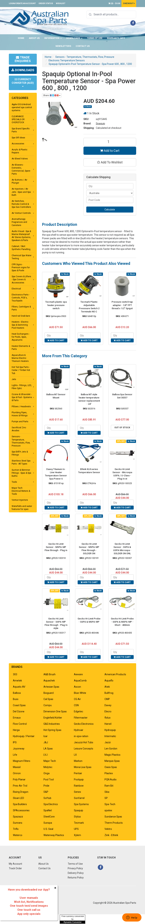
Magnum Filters (21, 761)
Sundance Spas (113, 816)
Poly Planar (19, 779)
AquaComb (80, 680)
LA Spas (48, 748)
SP (106, 798)
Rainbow (79, 785)
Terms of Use (94, 38)
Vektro (108, 829)
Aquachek (49, 680)
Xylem (77, 835)
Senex (77, 791)
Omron (17, 773)
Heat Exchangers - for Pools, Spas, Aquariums (21, 337)
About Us (34, 38)
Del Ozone (18, 711)
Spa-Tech (110, 804)
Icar (46, 736)
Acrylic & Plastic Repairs (19, 151)
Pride (46, 785)
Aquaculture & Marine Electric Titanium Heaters (20, 358)
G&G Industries (52, 723)
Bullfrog (109, 692)
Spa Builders (20, 804)
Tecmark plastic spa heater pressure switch (56, 305)
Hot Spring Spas (52, 730)
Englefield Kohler (53, 717)
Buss (15, 699)
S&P (46, 791)
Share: (46, 95)
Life (15, 754)
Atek (107, 686)
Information (52, 38)
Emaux (17, 717)
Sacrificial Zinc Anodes (19, 429)
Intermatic (110, 736)
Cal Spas (48, 699)
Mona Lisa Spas (82, 767)
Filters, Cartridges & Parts (21, 308)
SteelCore (49, 816)
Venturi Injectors (20, 500)
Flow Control (20, 723)
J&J (46, 742)
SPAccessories (21, 810)
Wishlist (60, 3)
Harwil (108, 723)
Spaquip (100, 123)
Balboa (17, 692)
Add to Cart (111, 150)
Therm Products (114, 822)
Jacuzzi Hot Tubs (83, 742)
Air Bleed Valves (20, 158)
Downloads (73, 38)
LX (75, 754)
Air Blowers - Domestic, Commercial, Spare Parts (21, 169)
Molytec (48, 767)
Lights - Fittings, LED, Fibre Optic (22, 387)
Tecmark (79, 822)
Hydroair (78, 730)
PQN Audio (111, 779)
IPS (15, 742)
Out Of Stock (122, 427)
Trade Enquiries (23, 59)
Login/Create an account (22, 3)
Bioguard (49, 692)
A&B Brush (50, 674)
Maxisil (17, 767)
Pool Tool (49, 779)
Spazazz (18, 816)
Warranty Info (116, 38)
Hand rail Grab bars (21, 316)
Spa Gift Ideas (18, 137)
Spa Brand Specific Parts (21, 130)
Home (21, 38)
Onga (47, 773)
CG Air (77, 699)
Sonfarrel (79, 798)
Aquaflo (109, 680)
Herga (16, 730)
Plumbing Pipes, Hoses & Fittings (20, 414)
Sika (107, 791)
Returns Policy (76, 877)
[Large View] (44, 139)
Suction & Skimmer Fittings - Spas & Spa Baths (21, 473)
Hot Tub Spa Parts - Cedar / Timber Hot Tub (21, 370)
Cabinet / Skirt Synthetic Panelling (21, 248)
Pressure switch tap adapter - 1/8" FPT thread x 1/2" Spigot (122, 305)
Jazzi (108, 742)
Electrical (16, 288)
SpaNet (48, 810)
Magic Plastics (112, 754)
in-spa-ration (81, 736)
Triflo (16, 829)
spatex (108, 810)
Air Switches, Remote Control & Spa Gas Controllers (21, 204)
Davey (108, 705)
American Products (115, 674)
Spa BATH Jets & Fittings (20, 453)
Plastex (109, 773)
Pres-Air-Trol (20, 785)
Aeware (78, 674)
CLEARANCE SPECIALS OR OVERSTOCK (18, 119)
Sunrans (17, 822)
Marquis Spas (112, 761)
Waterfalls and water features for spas (22, 507)
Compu (48, 705)
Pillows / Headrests (21, 406)
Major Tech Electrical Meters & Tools (21, 491)
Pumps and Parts (20, 421)
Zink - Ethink (111, 835)
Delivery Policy (76, 873)
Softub (47, 798)
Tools (14, 482)
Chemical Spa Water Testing (21, 257)
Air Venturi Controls (21, 213)
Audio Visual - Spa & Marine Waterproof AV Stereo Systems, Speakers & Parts (21, 236)
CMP (107, 699)
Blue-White (80, 692)
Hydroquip (110, 730)
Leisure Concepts (83, 748)
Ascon (77, 686)
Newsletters (63, 46)
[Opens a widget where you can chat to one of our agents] (131, 917)
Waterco (17, 835)
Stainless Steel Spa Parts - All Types (21, 462)
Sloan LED (18, 798)
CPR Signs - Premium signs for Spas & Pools (21, 267)
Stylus (77, 816)
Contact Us (83, 46)
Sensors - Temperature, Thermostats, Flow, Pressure (21, 441)
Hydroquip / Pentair (23, 736)
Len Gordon (111, 748)
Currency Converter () (23, 81)
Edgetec (78, 711)
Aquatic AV (19, 686)
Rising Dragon (20, 791)
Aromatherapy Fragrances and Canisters (19, 222)
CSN (76, 705)
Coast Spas (19, 705)
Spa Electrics (51, 804)
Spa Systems (81, 804)
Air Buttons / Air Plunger (19, 181)
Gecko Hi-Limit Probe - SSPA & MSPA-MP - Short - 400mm (122, 621)
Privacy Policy (75, 868)
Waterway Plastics (54, 835)
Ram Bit (109, 785)
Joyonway (18, 748)
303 (15, 674)
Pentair (78, 773)
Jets (14, 379)
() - (115, 3)
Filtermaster (81, 717)
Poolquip (79, 779)
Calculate (110, 209)
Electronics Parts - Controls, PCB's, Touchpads (21, 297)
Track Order (15, 868)
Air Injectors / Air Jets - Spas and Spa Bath (21, 192)
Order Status (46, 3)
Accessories (18, 143)
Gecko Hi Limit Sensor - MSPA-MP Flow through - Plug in (56, 547)
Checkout (128, 3)
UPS (76, 829)
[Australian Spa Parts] (39, 17)
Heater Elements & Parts (21, 347)
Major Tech (50, 761)
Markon (78, 761)
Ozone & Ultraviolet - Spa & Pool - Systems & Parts (22, 397)
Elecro (108, 711)
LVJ (46, 754)
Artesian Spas (51, 686)
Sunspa (48, 822)
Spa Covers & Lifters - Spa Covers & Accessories (21, 279)
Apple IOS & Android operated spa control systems (22, 107)
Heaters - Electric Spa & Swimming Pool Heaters (20, 325)
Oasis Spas (111, 767)
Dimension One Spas (55, 711)
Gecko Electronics (84, 723)
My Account (15, 863)
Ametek (17, 680)
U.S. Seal (48, 829)
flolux (108, 717)
